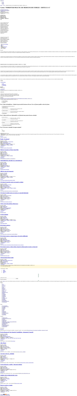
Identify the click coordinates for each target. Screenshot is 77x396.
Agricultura (3, 286)
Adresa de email (11, 111)
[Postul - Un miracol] (3, 137)
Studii (3, 287)
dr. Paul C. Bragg (5, 141)
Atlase (3, 290)
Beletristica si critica (5, 292)
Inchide (25, 64)
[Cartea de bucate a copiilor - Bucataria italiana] (26, 362)
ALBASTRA (4, 311)
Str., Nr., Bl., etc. (9, 117)
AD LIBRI (3, 307)
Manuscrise (3, 288)
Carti (4, 5)
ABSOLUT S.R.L (4, 317)
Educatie (3, 289)
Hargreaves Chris (10, 260)
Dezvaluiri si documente (5, 301)
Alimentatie (3, 285)
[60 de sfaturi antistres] (3, 223)
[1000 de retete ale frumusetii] (4, 169)
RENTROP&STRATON (6, 336)
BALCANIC (4, 324)
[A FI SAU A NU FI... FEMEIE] (20, 351)
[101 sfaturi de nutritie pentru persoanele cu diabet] (7, 180)
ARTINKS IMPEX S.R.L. (6, 322)
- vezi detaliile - (2, 145)
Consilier (3, 297)
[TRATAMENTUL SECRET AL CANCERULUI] (7, 158)
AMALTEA (5, 46)
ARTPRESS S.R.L (5, 323)
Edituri (3, 3)
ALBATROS (4, 312)
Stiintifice (5, 155)
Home (3, 2)
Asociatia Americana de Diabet (7, 184)
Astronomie (3, 295)
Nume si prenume (11, 108)
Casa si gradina (4, 300)
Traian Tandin (5, 345)
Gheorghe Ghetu (5, 206)
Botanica (3, 293)
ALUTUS (3, 319)
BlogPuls (8, 394)
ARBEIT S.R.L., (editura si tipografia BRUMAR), (9, 321)
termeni (7, 395)
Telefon (9, 123)
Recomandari (4, 84)
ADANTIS (3, 308)
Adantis (4, 281)
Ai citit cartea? (4, 85)
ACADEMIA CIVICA (5, 306)
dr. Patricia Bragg (10, 141)
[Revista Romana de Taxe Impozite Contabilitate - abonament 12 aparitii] (37, 330)
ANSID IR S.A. (4, 320)
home (1, 395)
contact (9, 395)
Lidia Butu (4, 356)
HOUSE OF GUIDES (6, 186)
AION (3, 310)
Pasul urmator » (4, 113)
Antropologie (4, 291)
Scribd (4, 270)
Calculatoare (4, 294)
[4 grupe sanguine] (3, 212)
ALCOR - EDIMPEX (5, 313)
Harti (3, 284)
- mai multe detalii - (3, 82)
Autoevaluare (4, 296)
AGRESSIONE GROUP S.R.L (6, 318)
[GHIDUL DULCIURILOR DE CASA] (24, 373)
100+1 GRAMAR (4, 305)
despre (5, 395)
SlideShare (4, 271)
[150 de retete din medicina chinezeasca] (6, 201)
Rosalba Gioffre (5, 367)
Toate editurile (4, 314)
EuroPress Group (5, 175)
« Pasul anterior (4, 125)
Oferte (3, 83)
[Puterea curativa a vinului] (18, 383)
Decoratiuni (3, 299)
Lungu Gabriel (5, 152)
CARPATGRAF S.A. (5, 325)
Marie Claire (4, 238)
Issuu (4, 272)
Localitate (10, 120)
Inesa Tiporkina (5, 217)
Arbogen (1, 394)
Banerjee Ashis (5, 260)
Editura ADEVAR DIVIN (7, 143)
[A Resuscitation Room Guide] (4, 255)
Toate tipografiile (4, 326)
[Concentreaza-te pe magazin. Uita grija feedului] (5, 394)
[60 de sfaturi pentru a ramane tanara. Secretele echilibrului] (8, 234)
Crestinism (3, 298)
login (3, 395)
